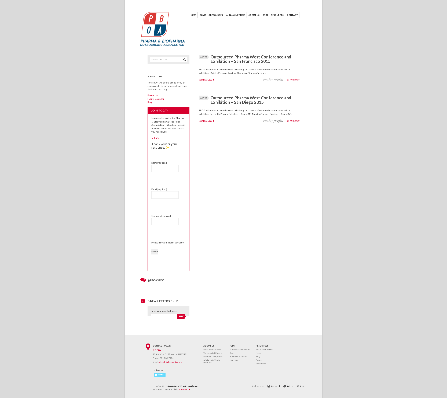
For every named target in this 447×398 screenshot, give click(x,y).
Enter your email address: (164, 311)
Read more (205, 79)
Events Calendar (156, 98)
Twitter (290, 386)
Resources (153, 95)
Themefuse (184, 389)
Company (161, 216)
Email (159, 189)
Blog (150, 102)
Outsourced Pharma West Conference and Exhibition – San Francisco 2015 (251, 59)
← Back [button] (155, 138)
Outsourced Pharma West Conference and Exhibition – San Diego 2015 (251, 100)
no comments (293, 79)
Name (159, 162)
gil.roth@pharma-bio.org (170, 362)
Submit (154, 251)
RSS (301, 386)
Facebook (275, 386)
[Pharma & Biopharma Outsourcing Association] (162, 47)
